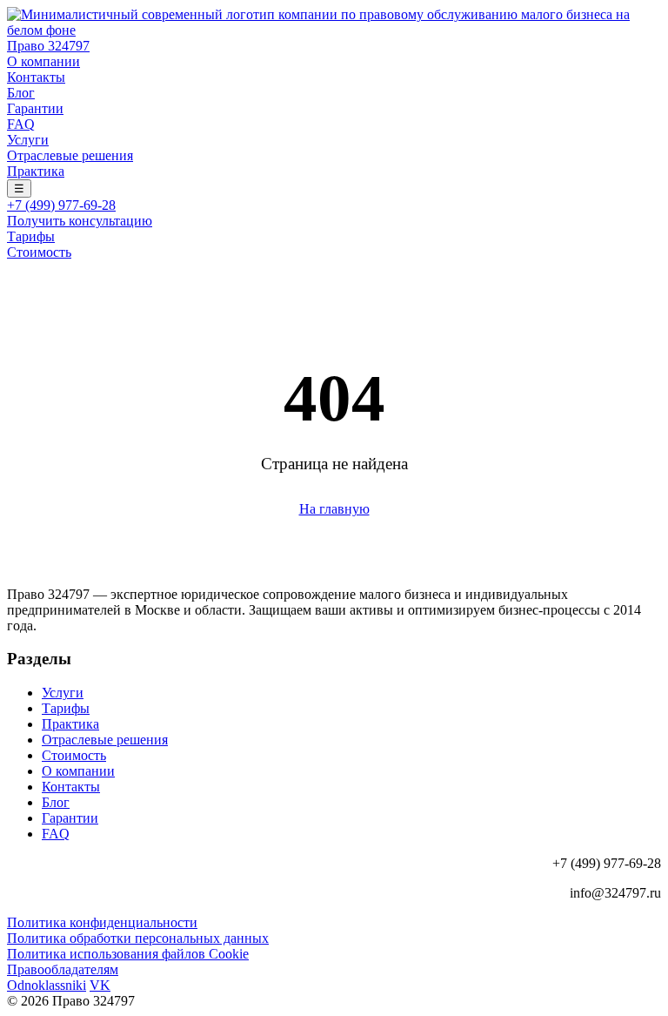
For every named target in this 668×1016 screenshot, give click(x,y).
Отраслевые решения (70, 155)
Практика (35, 171)
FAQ (21, 124)
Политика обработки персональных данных (138, 938)
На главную (334, 508)
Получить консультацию (79, 220)
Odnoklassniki (46, 985)
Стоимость (39, 252)
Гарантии (35, 108)
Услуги (28, 139)
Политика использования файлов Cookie (128, 953)
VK (100, 985)
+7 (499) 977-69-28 (61, 205)
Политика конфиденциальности (102, 922)
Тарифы (31, 236)
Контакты (36, 77)
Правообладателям (62, 969)
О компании (43, 61)
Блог (21, 92)
